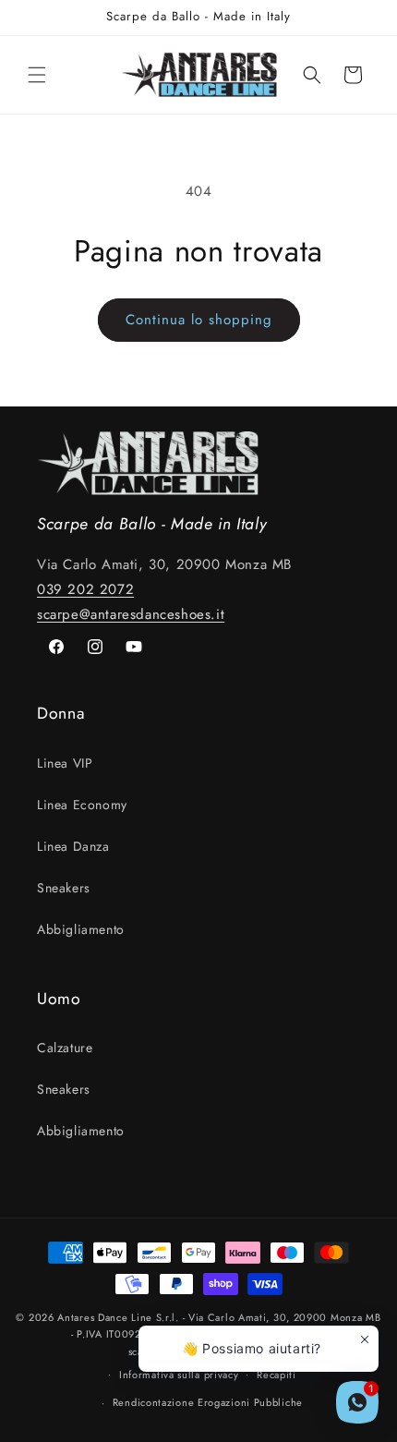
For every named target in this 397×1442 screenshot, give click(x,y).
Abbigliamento (81, 929)
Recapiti (276, 1374)
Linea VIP (64, 763)
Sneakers (63, 888)
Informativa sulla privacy (179, 1374)
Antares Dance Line (104, 1317)
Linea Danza (73, 846)
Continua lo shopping (199, 319)
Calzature (64, 1047)
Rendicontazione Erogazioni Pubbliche (208, 1402)
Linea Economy (82, 804)
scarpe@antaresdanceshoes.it (130, 614)
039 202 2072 (85, 589)
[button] (37, 75)
